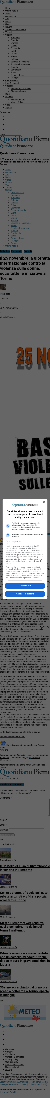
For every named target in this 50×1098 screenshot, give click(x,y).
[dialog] (25, 549)
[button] (25, 542)
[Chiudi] (44, 502)
